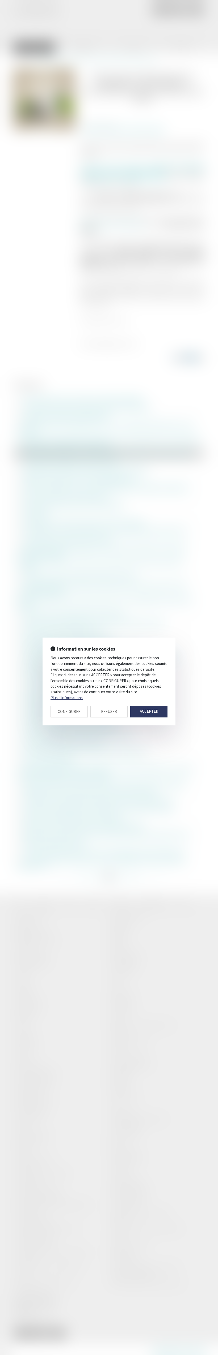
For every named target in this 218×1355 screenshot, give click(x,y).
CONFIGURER (69, 711)
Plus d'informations (67, 697)
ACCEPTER (149, 711)
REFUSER (109, 711)
